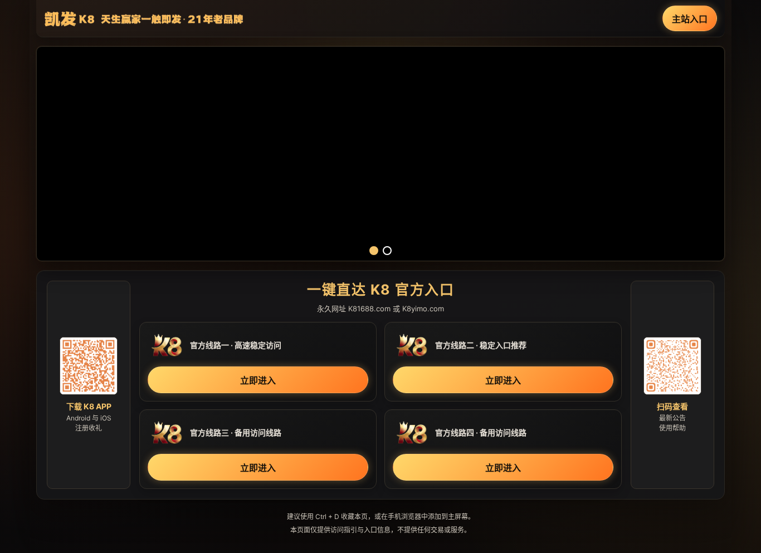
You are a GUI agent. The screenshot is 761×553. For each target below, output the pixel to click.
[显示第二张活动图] (387, 250)
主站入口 (690, 19)
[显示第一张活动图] (373, 250)
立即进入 (258, 380)
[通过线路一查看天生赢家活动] (380, 154)
